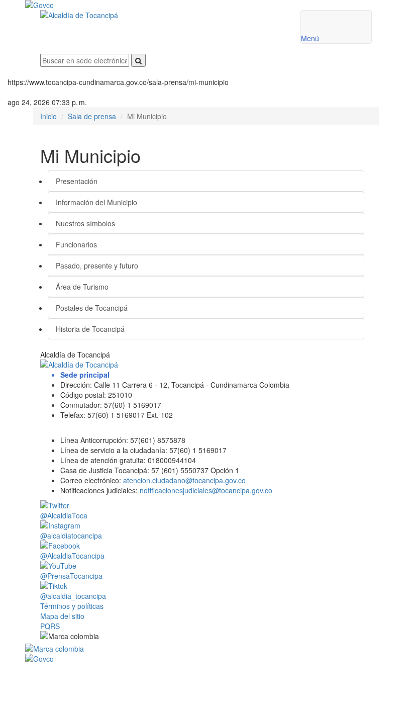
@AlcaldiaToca (63, 515)
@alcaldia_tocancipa (73, 596)
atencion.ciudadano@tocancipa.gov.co (184, 480)
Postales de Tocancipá (92, 308)
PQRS (50, 626)
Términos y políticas (72, 606)
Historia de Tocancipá (90, 329)
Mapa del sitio (62, 616)
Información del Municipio (96, 202)
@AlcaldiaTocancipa (72, 556)
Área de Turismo (82, 287)
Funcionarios (76, 244)
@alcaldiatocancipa (71, 535)
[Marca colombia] (206, 649)
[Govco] (176, 5)
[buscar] (138, 60)
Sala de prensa (92, 116)
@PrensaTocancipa (71, 576)
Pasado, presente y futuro (97, 265)
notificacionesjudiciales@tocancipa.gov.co (206, 490)
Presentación (76, 181)
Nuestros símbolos (85, 223)
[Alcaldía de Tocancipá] (162, 15)
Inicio (48, 116)
